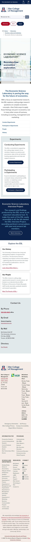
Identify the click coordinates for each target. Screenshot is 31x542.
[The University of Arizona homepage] (9, 2)
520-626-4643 (5, 312)
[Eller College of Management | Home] (15, 10)
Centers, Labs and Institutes (13, 33)
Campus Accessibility (22, 426)
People (4, 129)
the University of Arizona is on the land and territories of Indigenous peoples (15, 517)
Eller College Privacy (8, 426)
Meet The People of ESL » (9, 291)
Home (6, 31)
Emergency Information (11, 424)
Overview (13, 31)
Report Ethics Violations (15, 428)
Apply (20, 24)
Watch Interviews (16, 233)
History (4, 132)
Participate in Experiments (10, 126)
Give (13, 24)
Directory (5, 24)
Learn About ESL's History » (10, 268)
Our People (4, 347)
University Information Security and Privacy (15, 536)
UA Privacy (23, 424)
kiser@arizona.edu (6, 323)
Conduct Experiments (8, 122)
